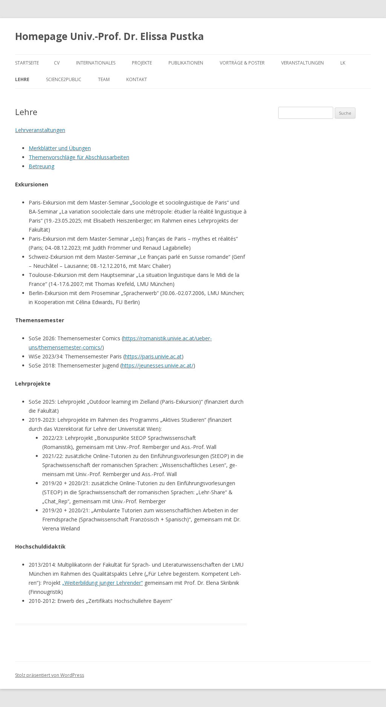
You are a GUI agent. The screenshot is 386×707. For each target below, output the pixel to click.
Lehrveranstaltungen (40, 130)
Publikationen (185, 63)
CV (57, 63)
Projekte (142, 63)
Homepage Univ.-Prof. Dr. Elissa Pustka (109, 36)
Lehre (22, 79)
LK (342, 63)
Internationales (95, 63)
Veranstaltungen (302, 63)
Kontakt (136, 79)
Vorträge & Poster (242, 63)
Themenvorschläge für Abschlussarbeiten (79, 157)
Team (104, 79)
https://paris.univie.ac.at (153, 356)
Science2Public (63, 79)
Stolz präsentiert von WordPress (49, 675)
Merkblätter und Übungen (60, 148)
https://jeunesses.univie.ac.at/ (157, 365)
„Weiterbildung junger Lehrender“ (102, 582)
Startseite (27, 63)
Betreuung (41, 166)
